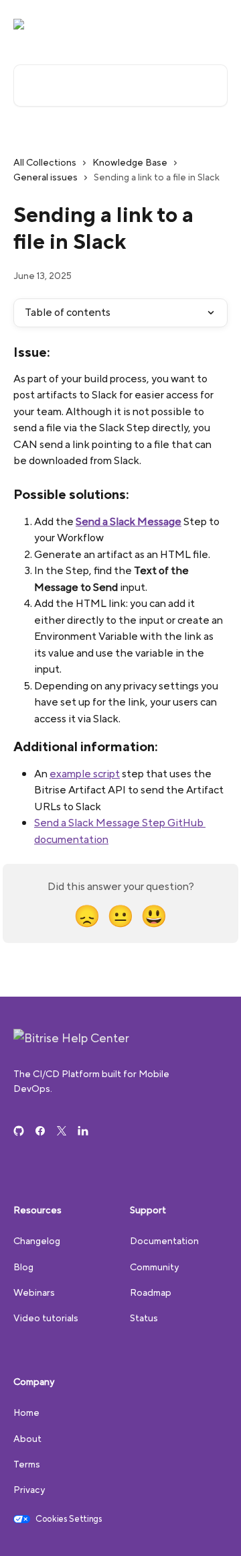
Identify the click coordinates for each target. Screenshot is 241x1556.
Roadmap (150, 1292)
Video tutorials (45, 1318)
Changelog (36, 1240)
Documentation (164, 1240)
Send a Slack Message (128, 521)
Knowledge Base (129, 162)
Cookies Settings (68, 1519)
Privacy (29, 1489)
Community (154, 1267)
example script (85, 773)
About (27, 1438)
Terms (26, 1464)
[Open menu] (216, 24)
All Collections (44, 162)
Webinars (34, 1292)
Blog (23, 1267)
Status (144, 1318)
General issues (45, 177)
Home (26, 1412)
